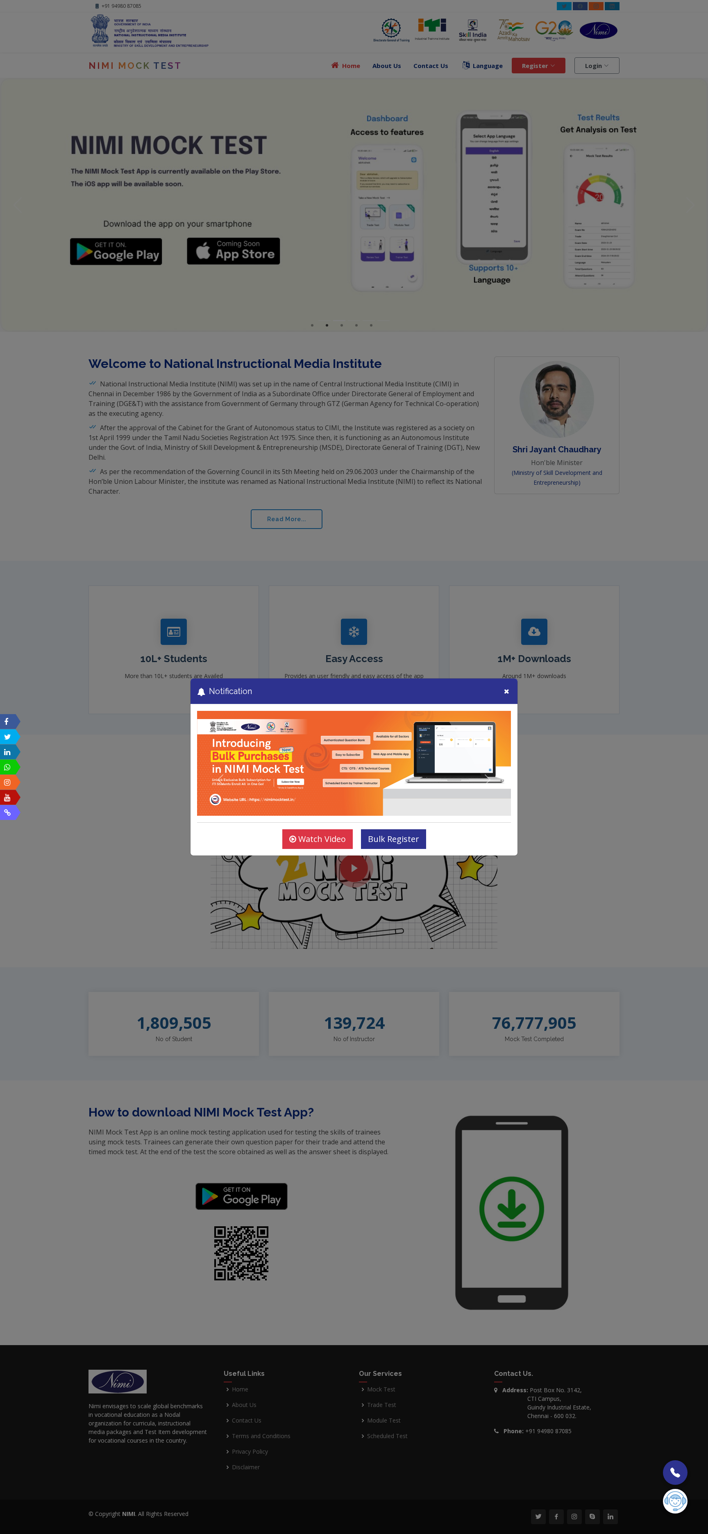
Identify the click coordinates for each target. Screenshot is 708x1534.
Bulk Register (393, 838)
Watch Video (321, 838)
